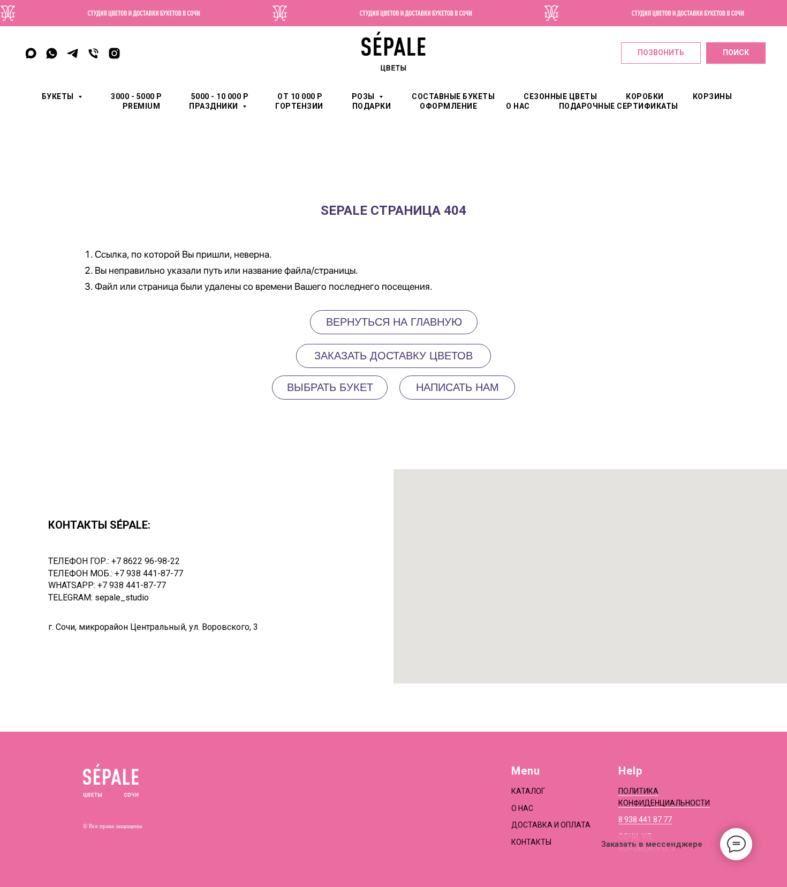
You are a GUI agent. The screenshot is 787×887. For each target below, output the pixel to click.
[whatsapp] (51, 53)
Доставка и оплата (551, 825)
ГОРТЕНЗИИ (299, 106)
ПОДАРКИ (371, 106)
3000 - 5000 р (136, 96)
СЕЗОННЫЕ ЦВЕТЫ (560, 96)
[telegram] (72, 53)
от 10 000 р (300, 96)
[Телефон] (93, 53)
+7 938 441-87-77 (149, 573)
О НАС (518, 106)
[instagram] (114, 53)
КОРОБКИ (645, 96)
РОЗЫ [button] (364, 96)
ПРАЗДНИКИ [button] (214, 106)
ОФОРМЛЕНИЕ (448, 106)
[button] (457, 387)
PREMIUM (142, 106)
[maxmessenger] (30, 53)
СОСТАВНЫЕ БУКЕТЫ (453, 96)
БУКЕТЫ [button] (59, 96)
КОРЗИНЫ (712, 96)
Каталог (528, 791)
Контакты (531, 842)
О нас (522, 808)
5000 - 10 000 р (220, 96)
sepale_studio (122, 597)
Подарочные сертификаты (618, 106)
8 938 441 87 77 (645, 819)
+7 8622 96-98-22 (145, 561)
